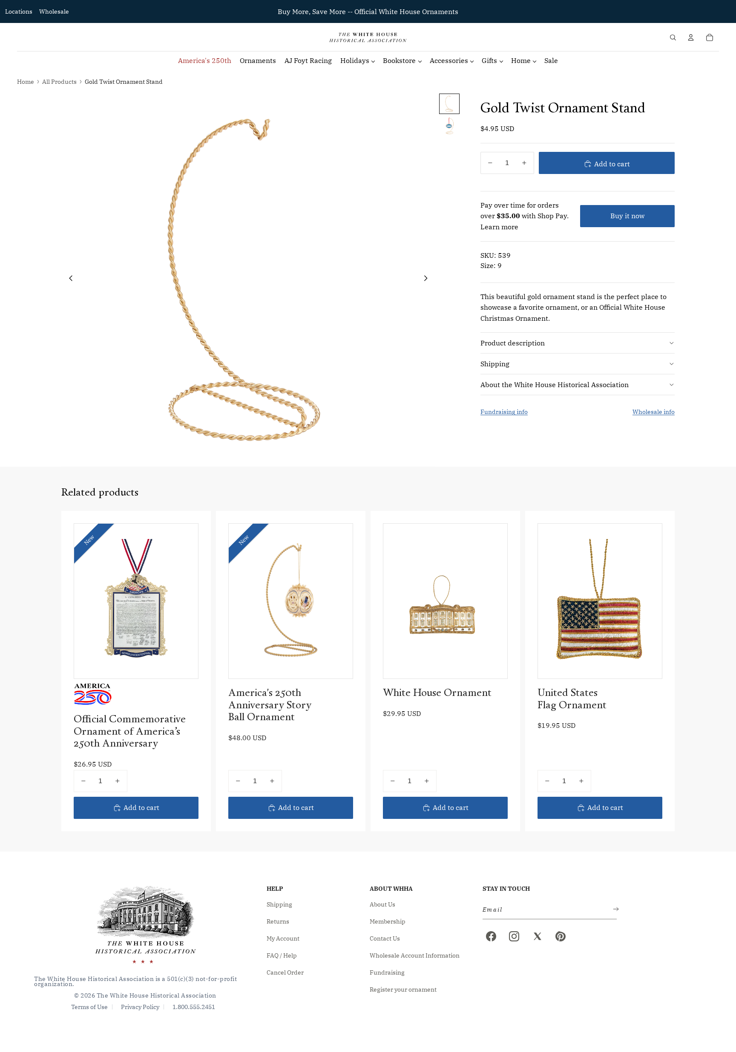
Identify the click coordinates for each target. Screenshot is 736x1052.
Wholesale (54, 11)
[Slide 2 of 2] (449, 126)
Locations (18, 11)
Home (25, 82)
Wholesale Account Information (415, 955)
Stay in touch (506, 889)
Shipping (494, 363)
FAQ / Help (282, 955)
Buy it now (627, 215)
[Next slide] (428, 280)
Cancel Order (285, 972)
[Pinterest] (560, 936)
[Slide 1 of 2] (449, 103)
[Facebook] (491, 936)
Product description (512, 342)
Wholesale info (653, 412)
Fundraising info (504, 412)
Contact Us (385, 938)
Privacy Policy (140, 1006)
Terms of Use (89, 1006)
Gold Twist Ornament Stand (124, 82)
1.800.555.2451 (193, 1006)
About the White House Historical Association (554, 384)
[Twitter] (537, 936)
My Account (283, 938)
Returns (278, 921)
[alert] (547, 909)
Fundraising (387, 972)
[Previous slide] (68, 280)
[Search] (673, 37)
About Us (382, 904)
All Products (59, 82)
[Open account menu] (690, 37)
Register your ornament (403, 989)
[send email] (614, 909)
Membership (387, 921)
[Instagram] (514, 936)
